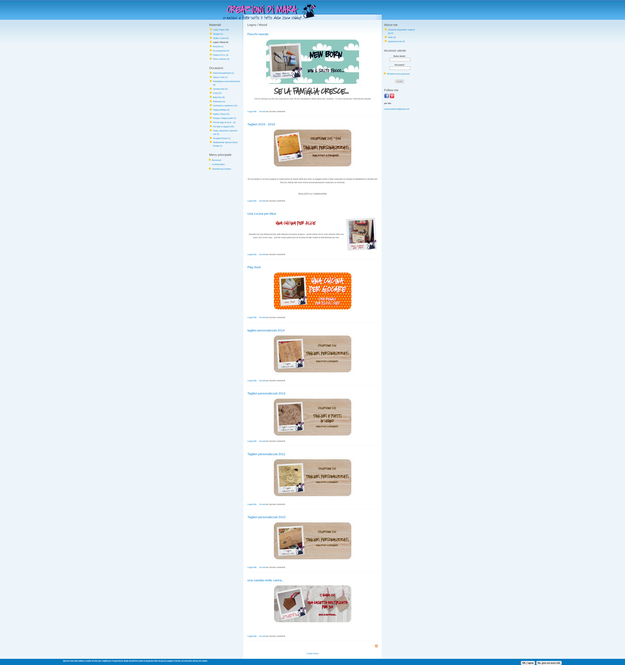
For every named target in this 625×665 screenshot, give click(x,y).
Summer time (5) (220, 89)
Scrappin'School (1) (221, 138)
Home (249, 17)
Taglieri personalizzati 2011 (266, 454)
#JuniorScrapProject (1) (223, 73)
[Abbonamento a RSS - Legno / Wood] (376, 646)
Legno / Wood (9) (220, 42)
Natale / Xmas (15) (221, 114)
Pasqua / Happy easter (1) (224, 118)
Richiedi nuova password (398, 74)
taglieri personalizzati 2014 (266, 330)
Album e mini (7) (220, 77)
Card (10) (217, 93)
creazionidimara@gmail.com (397, 109)
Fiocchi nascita (257, 34)
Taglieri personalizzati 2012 (266, 393)
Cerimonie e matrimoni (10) (225, 106)
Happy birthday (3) (221, 110)
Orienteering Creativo (221, 169)
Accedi (262, 111)
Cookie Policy (312, 653)
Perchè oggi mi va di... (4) (224, 122)
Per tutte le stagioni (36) (223, 127)
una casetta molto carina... (265, 580)
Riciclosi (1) (218, 46)
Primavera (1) (219, 101)
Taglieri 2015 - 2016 (261, 124)
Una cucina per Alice (261, 213)
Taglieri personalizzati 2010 (266, 517)
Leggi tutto (252, 111)
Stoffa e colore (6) (221, 38)
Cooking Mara (218, 164)
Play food (254, 267)
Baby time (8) (219, 97)
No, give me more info (549, 663)
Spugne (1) (218, 34)
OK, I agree (528, 663)
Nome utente (400, 56)
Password (400, 65)
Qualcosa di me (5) (396, 41)
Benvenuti (216, 160)
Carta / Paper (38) (221, 30)
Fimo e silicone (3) (221, 59)
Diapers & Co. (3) (220, 55)
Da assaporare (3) (221, 51)
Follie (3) (392, 37)
